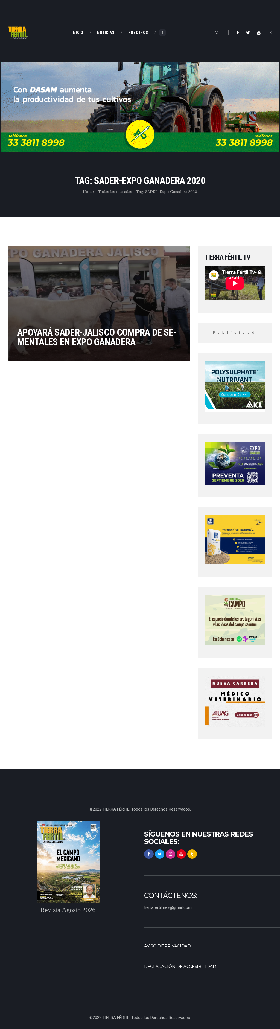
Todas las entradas (115, 191)
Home (88, 191)
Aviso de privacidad (167, 946)
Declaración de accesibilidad (180, 966)
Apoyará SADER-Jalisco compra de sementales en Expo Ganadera (96, 337)
